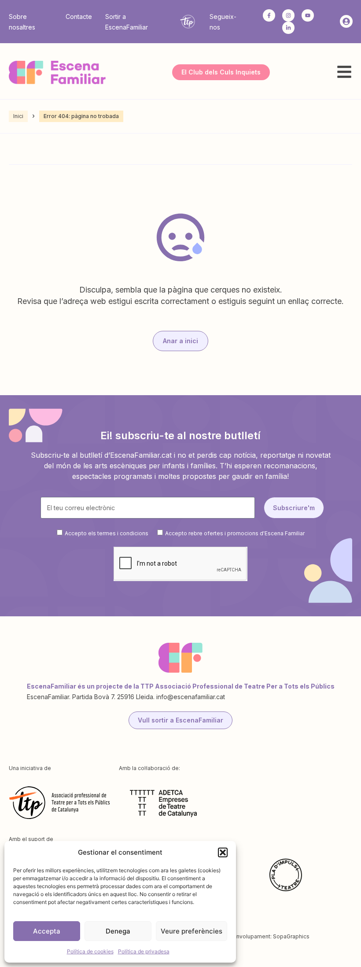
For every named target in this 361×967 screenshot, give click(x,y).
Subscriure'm (294, 507)
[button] (222, 852)
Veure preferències (191, 931)
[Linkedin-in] (288, 28)
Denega (118, 931)
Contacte (79, 16)
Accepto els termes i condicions (106, 533)
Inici (18, 116)
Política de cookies (90, 951)
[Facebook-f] (269, 15)
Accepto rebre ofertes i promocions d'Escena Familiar (235, 533)
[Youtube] (308, 15)
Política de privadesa (143, 951)
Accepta (46, 931)
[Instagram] (288, 15)
